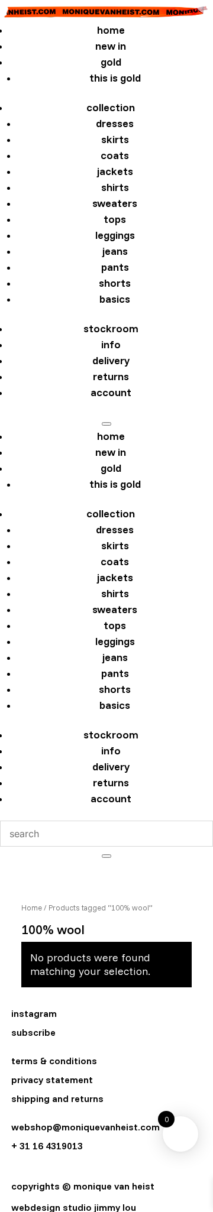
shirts (115, 187)
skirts (115, 139)
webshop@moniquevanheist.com (85, 1127)
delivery (111, 360)
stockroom (110, 328)
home (111, 30)
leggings (115, 235)
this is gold (115, 78)
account (111, 392)
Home (31, 907)
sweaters (114, 203)
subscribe (33, 1032)
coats (115, 155)
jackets (115, 171)
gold (111, 62)
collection (110, 107)
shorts (115, 283)
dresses (115, 123)
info (111, 344)
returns (111, 376)
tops (115, 219)
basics (114, 299)
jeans (115, 251)
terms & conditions (54, 1061)
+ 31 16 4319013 (47, 1146)
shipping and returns (57, 1098)
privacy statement (52, 1079)
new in (110, 46)
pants (115, 267)
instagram (34, 1013)
